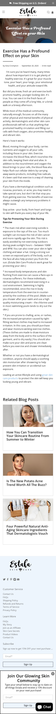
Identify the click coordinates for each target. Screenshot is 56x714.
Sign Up (28, 705)
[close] (52, 673)
